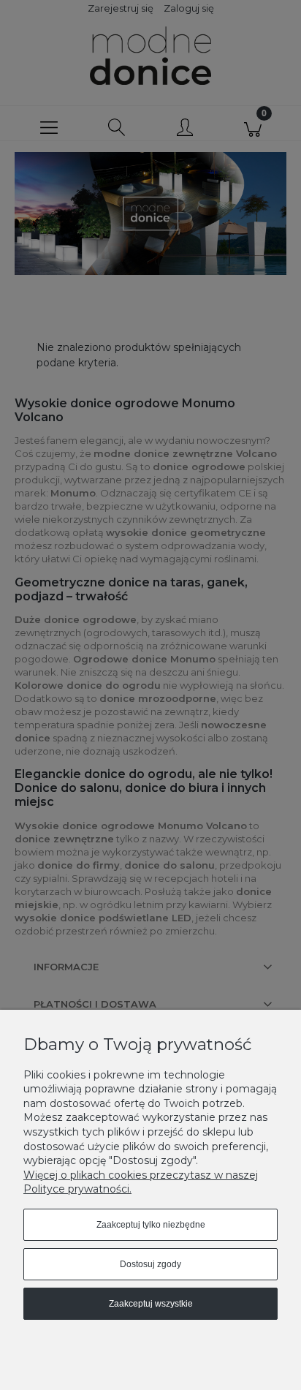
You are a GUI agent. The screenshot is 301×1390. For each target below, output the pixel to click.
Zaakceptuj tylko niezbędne (150, 1225)
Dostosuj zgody (150, 1264)
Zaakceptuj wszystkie (151, 1304)
